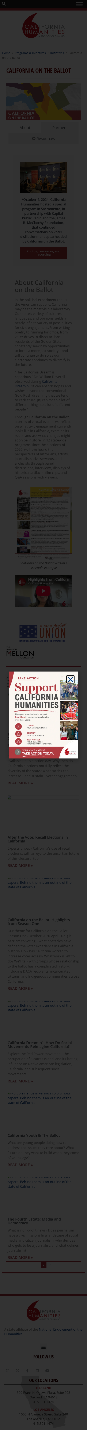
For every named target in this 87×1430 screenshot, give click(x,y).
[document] (43, 715)
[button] (70, 679)
